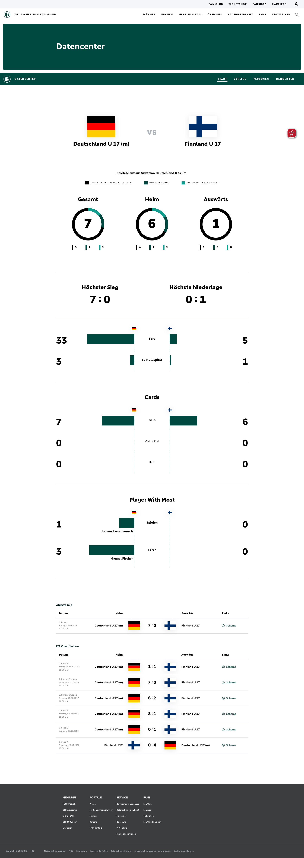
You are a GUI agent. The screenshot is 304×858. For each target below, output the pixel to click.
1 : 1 (152, 667)
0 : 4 (152, 745)
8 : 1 (152, 714)
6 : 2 (152, 698)
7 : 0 (152, 626)
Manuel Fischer (121, 558)
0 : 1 (152, 729)
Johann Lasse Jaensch (117, 531)
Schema (231, 625)
